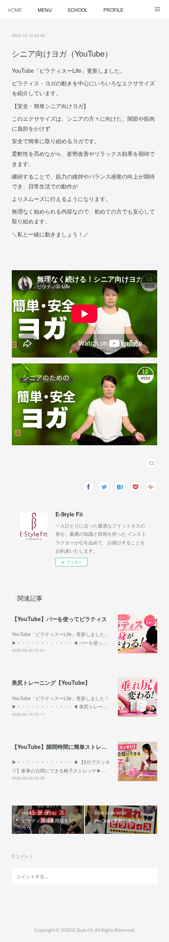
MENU (45, 9)
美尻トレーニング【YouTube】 (51, 682)
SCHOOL (78, 9)
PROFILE (113, 9)
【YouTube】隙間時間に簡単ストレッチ (62, 746)
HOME (15, 9)
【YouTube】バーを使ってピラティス (59, 619)
